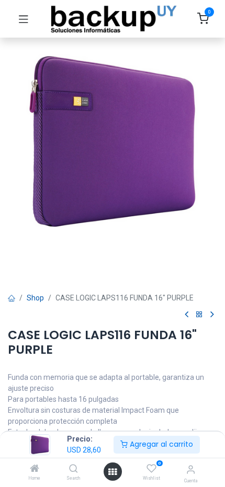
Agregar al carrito (160, 444)
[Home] (34, 469)
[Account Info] (191, 469)
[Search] (73, 469)
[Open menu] (112, 472)
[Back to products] (199, 314)
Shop (35, 298)
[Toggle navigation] (23, 19)
